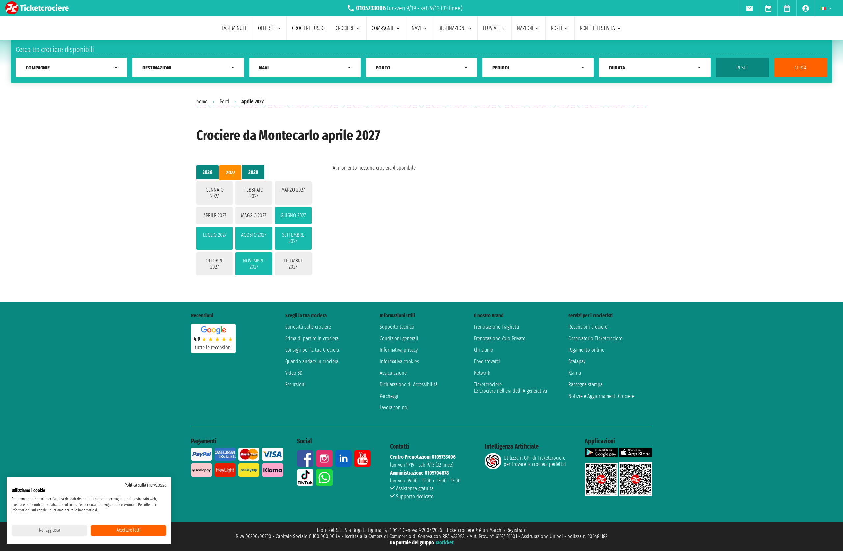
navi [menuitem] (416, 28)
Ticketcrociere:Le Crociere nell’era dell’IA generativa (510, 387)
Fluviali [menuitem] (491, 28)
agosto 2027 (253, 235)
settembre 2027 (293, 238)
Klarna (574, 373)
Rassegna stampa (585, 384)
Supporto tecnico (397, 327)
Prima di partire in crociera (312, 338)
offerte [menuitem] (266, 28)
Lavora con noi (394, 407)
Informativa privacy (399, 350)
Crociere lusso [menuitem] (308, 28)
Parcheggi (389, 396)
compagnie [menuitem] (383, 28)
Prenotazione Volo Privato (500, 338)
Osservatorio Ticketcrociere (595, 338)
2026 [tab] (207, 172)
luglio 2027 (215, 235)
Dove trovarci (487, 361)
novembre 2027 (253, 264)
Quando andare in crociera (311, 361)
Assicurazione (393, 373)
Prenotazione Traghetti (496, 327)
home (201, 101)
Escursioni (295, 384)
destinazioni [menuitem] (452, 28)
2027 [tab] (230, 172)
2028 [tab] (253, 172)
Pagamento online (586, 350)
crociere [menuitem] (345, 28)
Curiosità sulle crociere (308, 327)
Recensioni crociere (587, 327)
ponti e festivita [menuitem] (597, 28)
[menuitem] (749, 8)
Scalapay (576, 361)
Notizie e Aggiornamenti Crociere (601, 396)
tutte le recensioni (213, 347)
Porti (224, 101)
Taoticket (444, 542)
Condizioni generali (399, 338)
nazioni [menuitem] (525, 28)
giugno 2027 (293, 215)
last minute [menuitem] (234, 28)
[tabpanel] (254, 229)
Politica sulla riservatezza (145, 485)
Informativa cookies (399, 361)
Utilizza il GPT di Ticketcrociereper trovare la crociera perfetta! (535, 461)
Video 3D (293, 373)
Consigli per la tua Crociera (312, 350)
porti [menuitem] (556, 28)
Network (482, 373)
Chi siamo (483, 350)
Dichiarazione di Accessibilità (409, 384)
